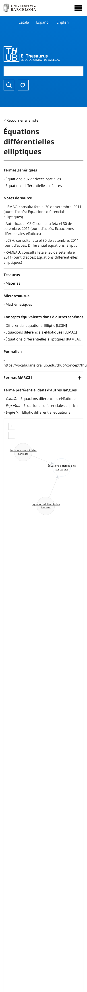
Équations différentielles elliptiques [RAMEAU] (44, 339)
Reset (23, 85)
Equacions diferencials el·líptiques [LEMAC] (41, 332)
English (63, 22)
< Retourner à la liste (21, 120)
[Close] (78, 8)
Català (24, 22)
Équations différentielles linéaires (34, 185)
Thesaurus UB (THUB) (32, 54)
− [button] (11, 435)
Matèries (13, 283)
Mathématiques (19, 304)
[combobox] (43, 71)
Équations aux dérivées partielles (33, 178)
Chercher (9, 85)
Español (43, 22)
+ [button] (11, 426)
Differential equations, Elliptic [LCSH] (36, 325)
